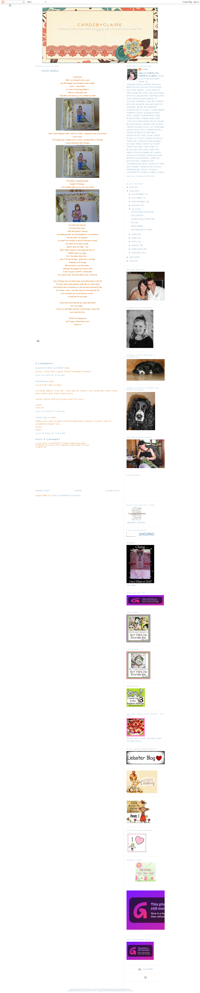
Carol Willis (42, 418)
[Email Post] (37, 341)
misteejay (41, 381)
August (136, 205)
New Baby (50, 71)
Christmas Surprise (142, 212)
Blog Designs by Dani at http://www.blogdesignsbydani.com (100, 989)
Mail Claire (157, 172)
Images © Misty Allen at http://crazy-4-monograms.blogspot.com (100, 991)
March (136, 245)
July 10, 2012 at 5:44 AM (50, 375)
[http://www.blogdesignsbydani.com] (10, 6)
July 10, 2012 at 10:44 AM (50, 433)
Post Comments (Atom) (66, 496)
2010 (132, 261)
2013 (132, 187)
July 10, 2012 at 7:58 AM (50, 411)
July (134, 209)
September (139, 202)
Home (77, 491)
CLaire (144, 69)
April (135, 242)
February (137, 249)
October (137, 198)
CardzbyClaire (100, 25)
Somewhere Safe (142, 230)
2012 (132, 191)
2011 (131, 257)
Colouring (137, 216)
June (135, 234)
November (138, 194)
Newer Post (42, 491)
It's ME (134, 223)
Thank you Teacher (143, 219)
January (137, 253)
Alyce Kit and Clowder (49, 368)
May (134, 238)
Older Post (113, 491)
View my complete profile (141, 176)
